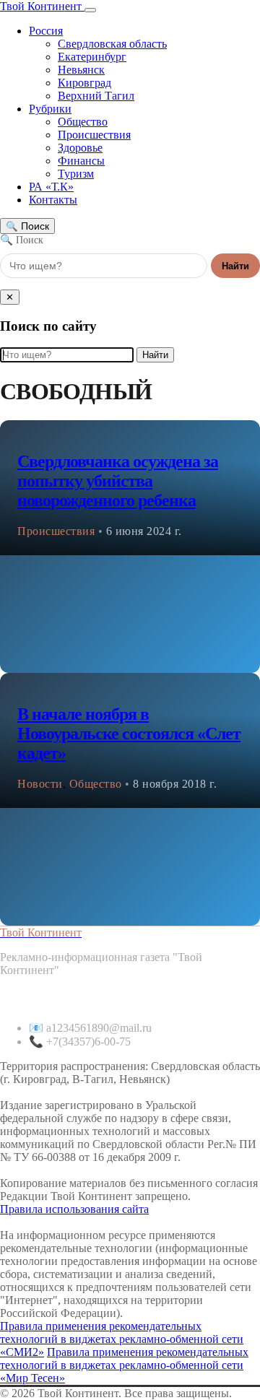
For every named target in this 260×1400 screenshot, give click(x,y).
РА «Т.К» (51, 187)
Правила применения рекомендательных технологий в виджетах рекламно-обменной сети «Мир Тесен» (124, 1365)
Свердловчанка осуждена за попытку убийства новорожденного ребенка (117, 481)
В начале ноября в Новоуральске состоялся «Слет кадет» (128, 733)
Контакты (53, 200)
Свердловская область (112, 44)
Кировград (84, 83)
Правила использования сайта (74, 1209)
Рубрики (50, 109)
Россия (46, 31)
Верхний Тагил (96, 96)
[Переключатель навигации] (90, 10)
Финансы (81, 161)
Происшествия (94, 135)
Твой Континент (42, 6)
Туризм (76, 174)
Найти (235, 266)
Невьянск (81, 70)
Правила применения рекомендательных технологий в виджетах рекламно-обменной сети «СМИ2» (121, 1339)
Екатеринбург (92, 57)
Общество (83, 122)
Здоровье (80, 148)
